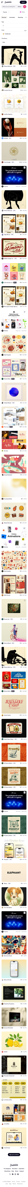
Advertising (7, 1171)
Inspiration (21, 1168)
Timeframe (4, 38)
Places (14, 1183)
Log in (23, 2)
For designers (7, 1168)
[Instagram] (15, 1174)
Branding (20, 17)
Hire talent (14, 1168)
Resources (20, 1183)
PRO (14, 66)
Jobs (7, 1183)
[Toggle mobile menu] (2, 2)
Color (3, 30)
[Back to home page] (8, 2)
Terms (13, 1181)
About (16, 1171)
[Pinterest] (18, 1174)
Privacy (18, 1181)
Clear (25, 30)
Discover (4, 17)
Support (22, 1171)
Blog (13, 1171)
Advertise (24, 186)
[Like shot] (21, 66)
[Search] (24, 6)
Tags (3, 22)
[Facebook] (12, 1174)
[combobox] (9, 6)
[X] (10, 1174)
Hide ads (18, 186)
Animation (12, 17)
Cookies (23, 1181)
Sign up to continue (14, 1154)
